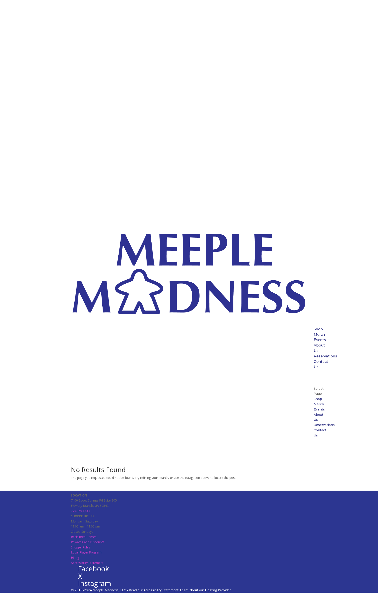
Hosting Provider (218, 590)
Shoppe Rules (80, 547)
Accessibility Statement (87, 563)
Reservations (325, 356)
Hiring (75, 557)
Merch (319, 335)
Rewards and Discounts (87, 542)
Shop (318, 329)
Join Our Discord (322, 377)
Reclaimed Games (83, 537)
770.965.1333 (80, 511)
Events (320, 340)
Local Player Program (86, 552)
